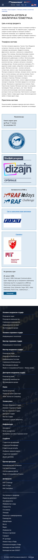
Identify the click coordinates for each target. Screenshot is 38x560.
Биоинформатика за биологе (12, 465)
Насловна (4, 9)
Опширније (10, 293)
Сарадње (19, 234)
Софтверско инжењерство (11, 322)
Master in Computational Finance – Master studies (18, 368)
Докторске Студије (9, 413)
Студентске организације (11, 442)
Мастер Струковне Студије (11, 411)
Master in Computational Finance (13, 474)
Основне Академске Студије (12, 405)
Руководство (7, 518)
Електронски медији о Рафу (12, 544)
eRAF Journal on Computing (12, 396)
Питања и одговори (9, 533)
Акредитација (7, 521)
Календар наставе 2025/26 (11, 547)
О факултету (7, 507)
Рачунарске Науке (9, 353)
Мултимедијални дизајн (10, 328)
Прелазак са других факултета (13, 419)
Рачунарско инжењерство (11, 319)
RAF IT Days (7, 485)
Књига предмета (12, 9)
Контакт (13, 5)
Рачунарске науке (8, 316)
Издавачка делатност (10, 498)
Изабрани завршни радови (11, 451)
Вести (5, 524)
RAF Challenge (7, 482)
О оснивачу (6, 510)
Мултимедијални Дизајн (10, 365)
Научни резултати (8, 391)
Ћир (22, 5)
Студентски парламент (10, 454)
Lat (25, 5)
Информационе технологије (12, 336)
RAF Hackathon (8, 488)
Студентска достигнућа (10, 448)
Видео (5, 527)
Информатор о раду (9, 504)
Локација (6, 512)
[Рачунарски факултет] (15, 2)
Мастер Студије (8, 416)
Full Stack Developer (9, 468)
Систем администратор (10, 471)
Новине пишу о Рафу (10, 541)
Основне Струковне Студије (12, 408)
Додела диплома (8, 457)
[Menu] (2, 4)
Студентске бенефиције (10, 445)
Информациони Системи (11, 359)
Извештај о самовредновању (12, 515)
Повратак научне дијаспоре (12, 393)
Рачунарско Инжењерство (11, 356)
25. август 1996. (9, 276)
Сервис (18, 5)
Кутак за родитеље (9, 431)
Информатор (7, 530)
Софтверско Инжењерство (11, 362)
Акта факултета (8, 501)
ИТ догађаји (7, 539)
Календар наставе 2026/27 (11, 550)
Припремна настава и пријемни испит (15, 434)
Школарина (6, 428)
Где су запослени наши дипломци (19, 211)
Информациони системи (11, 325)
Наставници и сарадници (11, 495)
